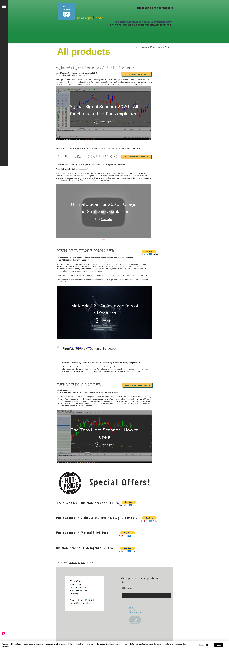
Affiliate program (156, 47)
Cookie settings (204, 645)
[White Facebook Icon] (3, 639)
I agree (218, 645)
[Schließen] (226, 645)
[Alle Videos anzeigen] (103, 240)
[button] (4, 6)
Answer (136, 148)
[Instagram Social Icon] (3, 633)
